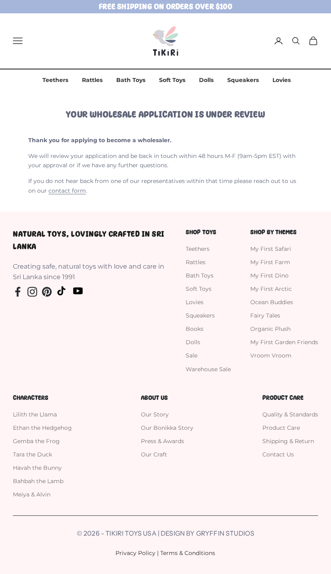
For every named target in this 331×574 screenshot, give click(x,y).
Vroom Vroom (270, 355)
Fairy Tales (265, 315)
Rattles (92, 80)
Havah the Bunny (37, 467)
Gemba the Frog (36, 441)
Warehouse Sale (208, 369)
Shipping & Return (288, 441)
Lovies (281, 80)
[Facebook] (18, 291)
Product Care (281, 427)
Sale (191, 355)
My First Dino (269, 275)
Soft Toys (172, 80)
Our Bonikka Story (167, 427)
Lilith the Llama (35, 414)
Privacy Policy (135, 553)
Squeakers (243, 80)
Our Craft (154, 454)
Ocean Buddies (271, 302)
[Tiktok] (61, 290)
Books (194, 328)
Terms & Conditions (187, 553)
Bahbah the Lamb (38, 481)
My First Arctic (271, 288)
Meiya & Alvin (31, 494)
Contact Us (278, 454)
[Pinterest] (47, 291)
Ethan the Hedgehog (42, 427)
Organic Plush (270, 328)
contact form (67, 190)
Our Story (155, 414)
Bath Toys (130, 80)
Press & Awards (162, 441)
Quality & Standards (290, 414)
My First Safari (270, 248)
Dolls (206, 80)
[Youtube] (78, 291)
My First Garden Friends (284, 342)
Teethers (55, 80)
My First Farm (270, 262)
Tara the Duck (32, 454)
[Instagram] (32, 291)
